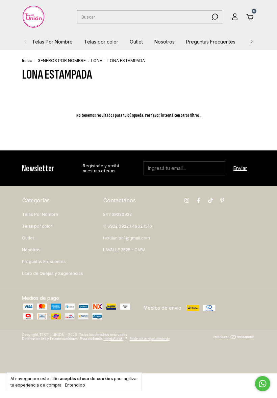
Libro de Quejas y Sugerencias (52, 273)
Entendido (75, 385)
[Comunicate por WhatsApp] (262, 383)
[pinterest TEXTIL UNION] (222, 200)
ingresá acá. (113, 339)
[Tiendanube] (234, 337)
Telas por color (101, 42)
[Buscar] (214, 17)
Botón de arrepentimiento (149, 339)
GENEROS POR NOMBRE (61, 60)
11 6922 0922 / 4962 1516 (127, 226)
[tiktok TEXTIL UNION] (210, 200)
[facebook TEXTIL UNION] (198, 200)
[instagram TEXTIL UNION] (187, 200)
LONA (96, 60)
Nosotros (164, 42)
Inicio (27, 60)
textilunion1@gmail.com (126, 237)
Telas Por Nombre (52, 42)
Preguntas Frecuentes (210, 42)
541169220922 (117, 214)
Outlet (136, 42)
